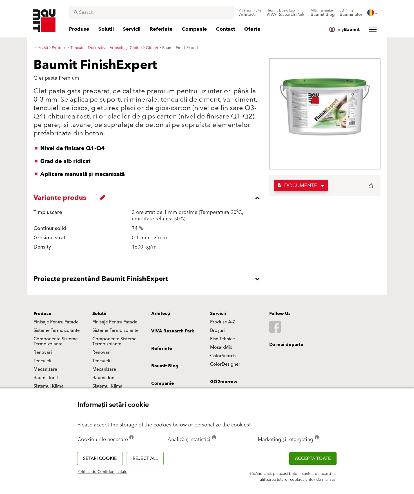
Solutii (99, 314)
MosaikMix (221, 347)
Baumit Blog (165, 366)
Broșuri (217, 330)
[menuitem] (250, 12)
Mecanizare (45, 369)
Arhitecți (160, 314)
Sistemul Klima (49, 386)
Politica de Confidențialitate (102, 471)
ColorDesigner (225, 364)
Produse (43, 314)
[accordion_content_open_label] (149, 279)
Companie (162, 383)
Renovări (43, 352)
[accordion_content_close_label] (149, 198)
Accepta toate (313, 458)
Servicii (218, 314)
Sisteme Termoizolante (57, 330)
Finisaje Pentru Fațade (56, 322)
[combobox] (151, 12)
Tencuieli (42, 361)
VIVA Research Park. (173, 331)
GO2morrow (223, 382)
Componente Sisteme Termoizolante (56, 341)
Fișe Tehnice (222, 339)
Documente (297, 185)
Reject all (145, 458)
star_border (371, 185)
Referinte (161, 348)
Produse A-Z (222, 322)
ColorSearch (223, 356)
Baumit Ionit (46, 378)
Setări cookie (100, 458)
